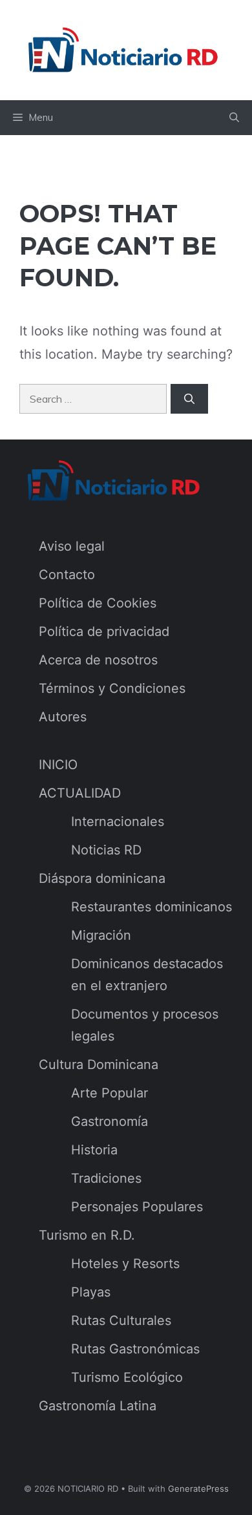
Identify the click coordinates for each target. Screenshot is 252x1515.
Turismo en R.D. (87, 1235)
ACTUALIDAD (80, 793)
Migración (101, 935)
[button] (234, 117)
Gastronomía (109, 1121)
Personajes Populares (137, 1206)
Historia (94, 1150)
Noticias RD (106, 850)
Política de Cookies (97, 603)
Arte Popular (109, 1093)
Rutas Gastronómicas (135, 1349)
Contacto (67, 574)
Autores (63, 717)
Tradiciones (106, 1178)
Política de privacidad (104, 631)
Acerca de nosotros (98, 660)
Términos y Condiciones (112, 688)
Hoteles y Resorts (125, 1263)
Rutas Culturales (121, 1320)
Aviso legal (72, 546)
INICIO (58, 764)
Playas (90, 1292)
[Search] (189, 399)
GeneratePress (198, 1488)
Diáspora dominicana (102, 878)
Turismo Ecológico (127, 1377)
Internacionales (117, 821)
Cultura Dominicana (98, 1064)
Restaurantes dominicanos (151, 907)
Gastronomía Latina (97, 1406)
